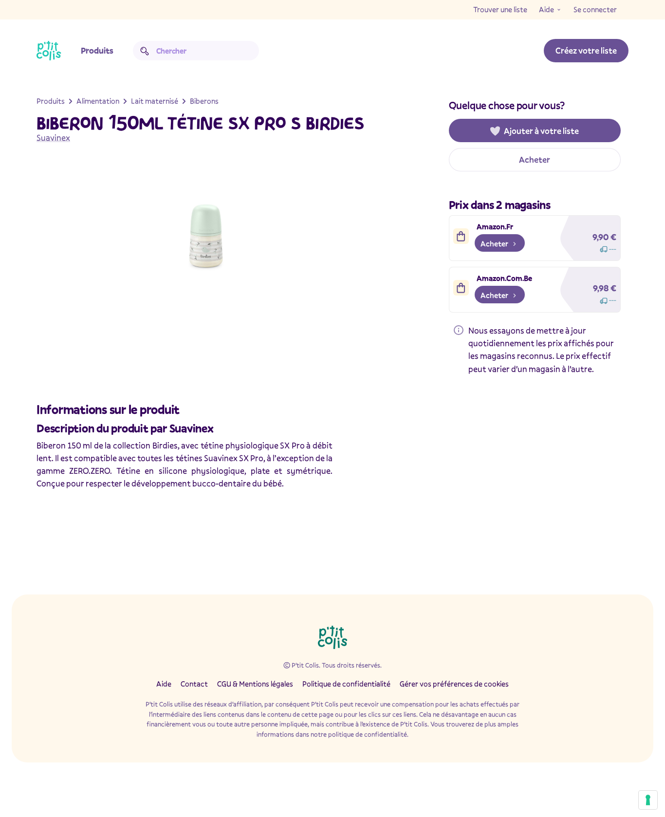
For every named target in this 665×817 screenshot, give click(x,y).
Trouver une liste (500, 9)
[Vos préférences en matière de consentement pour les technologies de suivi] (648, 800)
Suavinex (53, 137)
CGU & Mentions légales (255, 683)
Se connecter (595, 9)
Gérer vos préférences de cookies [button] (454, 683)
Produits (97, 50)
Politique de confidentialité (346, 683)
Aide (546, 9)
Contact (194, 683)
